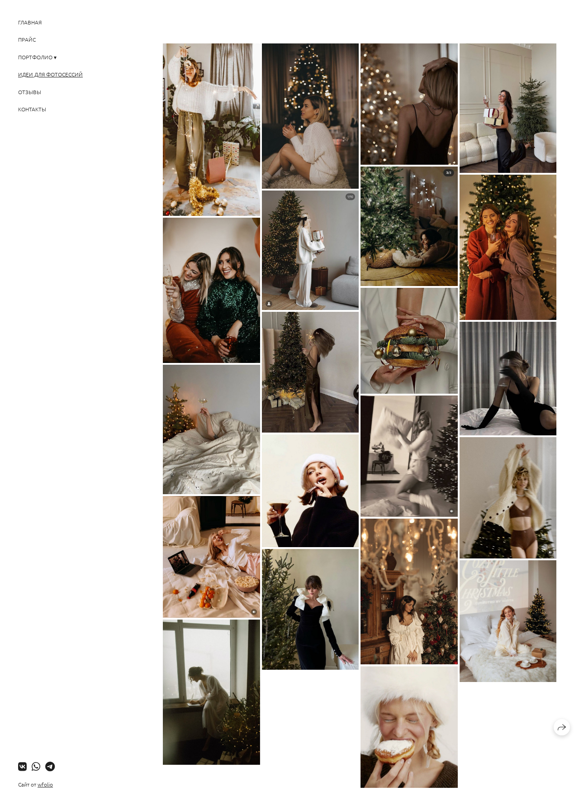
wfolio (45, 784)
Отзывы (29, 91)
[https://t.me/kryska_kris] (50, 766)
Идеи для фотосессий (50, 74)
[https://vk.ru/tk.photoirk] (22, 766)
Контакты (32, 109)
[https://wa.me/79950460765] (36, 766)
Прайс (27, 39)
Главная (30, 22)
